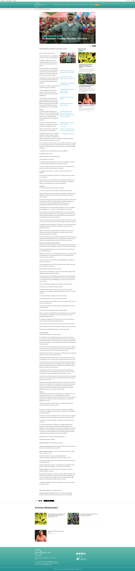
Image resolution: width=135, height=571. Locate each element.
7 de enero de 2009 (45, 41)
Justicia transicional (79, 4)
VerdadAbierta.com (47, 564)
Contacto (14, 0)
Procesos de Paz (57, 4)
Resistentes (86, 4)
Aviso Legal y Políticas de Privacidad (66, 569)
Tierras (74, 4)
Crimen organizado (68, 4)
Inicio (35, 9)
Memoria (62, 4)
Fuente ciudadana (9, 0)
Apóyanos (96, 4)
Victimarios (92, 4)
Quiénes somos (78, 569)
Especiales (3, 0)
